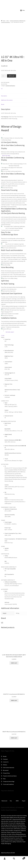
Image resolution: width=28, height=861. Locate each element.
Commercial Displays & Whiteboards (17, 20)
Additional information (7, 100)
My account (6, 770)
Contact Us (5, 762)
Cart (21, 857)
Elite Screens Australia (8, 767)
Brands (4, 756)
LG (1, 88)
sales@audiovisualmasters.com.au (18, 1)
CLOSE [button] (2, 335)
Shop (7, 20)
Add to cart (11, 76)
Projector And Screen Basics (10, 776)
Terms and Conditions (8, 784)
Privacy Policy (6, 773)
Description (4, 96)
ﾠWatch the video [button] (5, 155)
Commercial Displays (5, 22)
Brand (2, 104)
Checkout (5, 759)
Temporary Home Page (8, 781)
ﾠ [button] (9, 332)
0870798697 (7, 1)
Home (4, 20)
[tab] (14, 96)
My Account (4, 858)
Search (14, 858)
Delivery (5, 764)
